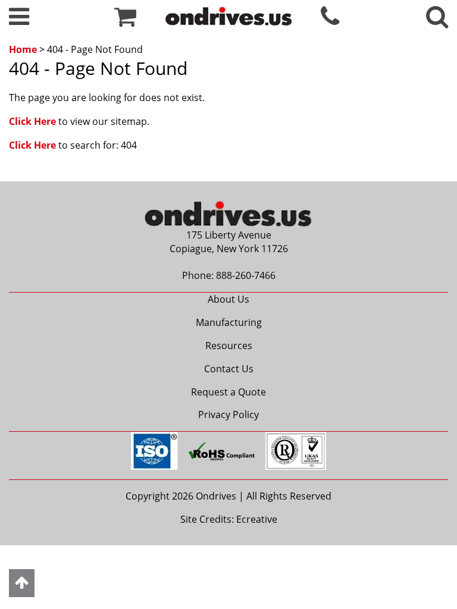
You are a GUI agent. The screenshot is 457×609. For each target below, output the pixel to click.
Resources (228, 345)
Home (23, 49)
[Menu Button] (19, 21)
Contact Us (228, 368)
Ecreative (256, 519)
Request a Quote (228, 391)
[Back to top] (22, 583)
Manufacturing (229, 322)
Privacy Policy (228, 414)
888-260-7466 (246, 275)
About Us (228, 299)
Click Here (32, 121)
